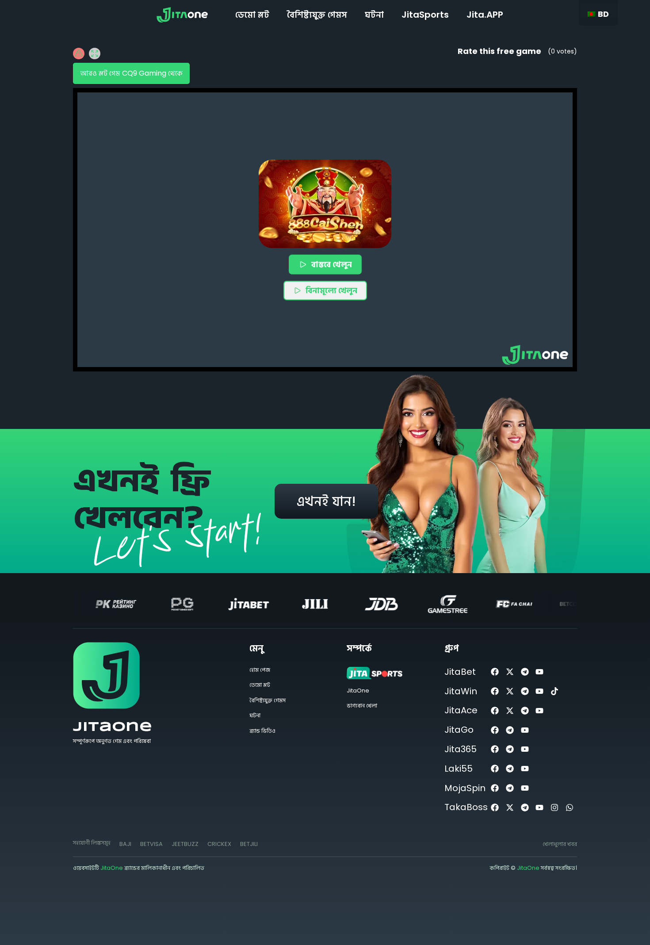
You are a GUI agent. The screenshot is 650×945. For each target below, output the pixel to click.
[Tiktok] (554, 691)
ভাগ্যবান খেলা (362, 705)
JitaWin (460, 691)
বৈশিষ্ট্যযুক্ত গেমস (317, 14)
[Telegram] (524, 672)
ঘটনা (374, 14)
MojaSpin (465, 788)
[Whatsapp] (569, 807)
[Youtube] (539, 672)
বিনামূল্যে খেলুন (331, 290)
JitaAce (461, 710)
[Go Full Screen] (94, 53)
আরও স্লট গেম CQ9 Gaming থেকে (131, 73)
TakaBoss (466, 807)
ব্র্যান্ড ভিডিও (262, 731)
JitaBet (460, 672)
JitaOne (112, 727)
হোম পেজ (259, 670)
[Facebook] (495, 672)
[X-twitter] (509, 672)
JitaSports (425, 14)
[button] (325, 204)
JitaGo (459, 729)
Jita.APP (484, 14)
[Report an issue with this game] (78, 53)
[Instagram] (554, 807)
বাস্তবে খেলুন (332, 264)
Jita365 (460, 749)
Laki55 (458, 768)
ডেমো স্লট (252, 14)
